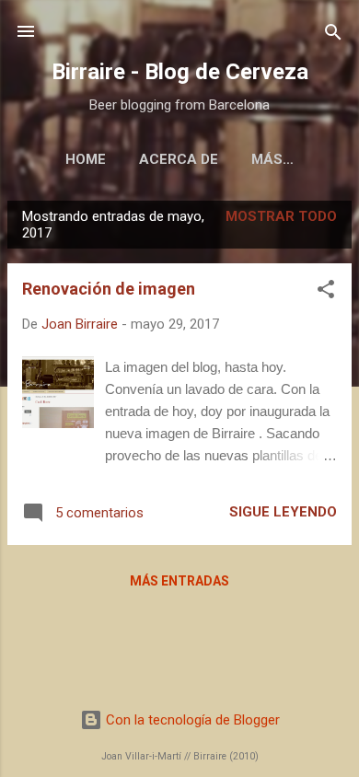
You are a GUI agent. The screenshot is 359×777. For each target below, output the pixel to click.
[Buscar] (333, 33)
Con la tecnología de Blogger (191, 720)
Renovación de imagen (108, 288)
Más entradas (179, 581)
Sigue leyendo (283, 512)
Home (85, 159)
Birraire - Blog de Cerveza (180, 72)
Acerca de (178, 159)
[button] (326, 290)
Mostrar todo (281, 216)
